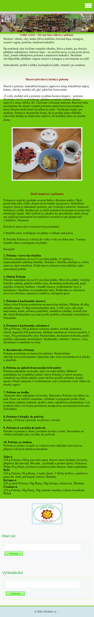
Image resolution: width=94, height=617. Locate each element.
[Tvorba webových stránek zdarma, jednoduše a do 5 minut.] (58, 612)
